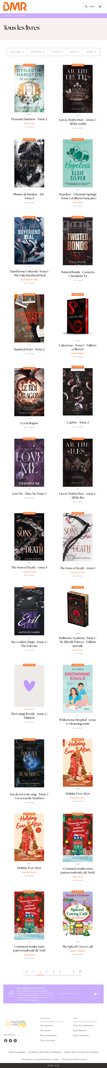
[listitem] (5, 1040)
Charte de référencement (74, 1059)
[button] (17, 52)
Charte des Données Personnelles (81, 1052)
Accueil (9, 16)
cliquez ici (34, 1000)
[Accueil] (15, 6)
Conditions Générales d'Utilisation (45, 1052)
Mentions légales (17, 1052)
